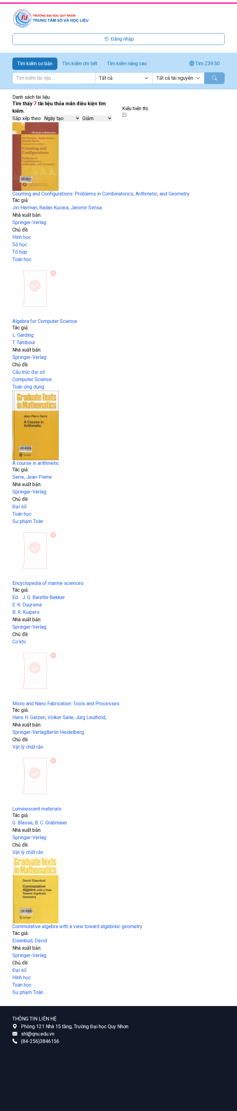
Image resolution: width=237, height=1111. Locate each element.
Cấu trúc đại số (28, 372)
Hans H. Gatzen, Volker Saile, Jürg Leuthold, (59, 717)
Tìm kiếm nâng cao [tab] (127, 63)
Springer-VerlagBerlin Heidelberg (48, 732)
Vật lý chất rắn (27, 747)
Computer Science (32, 379)
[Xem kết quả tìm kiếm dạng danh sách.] (124, 114)
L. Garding (23, 335)
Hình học (21, 237)
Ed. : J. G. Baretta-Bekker (38, 597)
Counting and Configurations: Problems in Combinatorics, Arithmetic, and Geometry (100, 194)
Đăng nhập (122, 39)
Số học (19, 245)
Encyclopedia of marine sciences (48, 583)
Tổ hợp (19, 252)
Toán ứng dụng (28, 387)
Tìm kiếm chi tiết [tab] (79, 63)
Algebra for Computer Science (44, 321)
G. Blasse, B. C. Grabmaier (39, 823)
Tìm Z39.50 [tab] (207, 63)
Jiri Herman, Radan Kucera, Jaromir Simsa (57, 208)
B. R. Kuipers (26, 612)
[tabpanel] (118, 78)
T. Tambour (23, 342)
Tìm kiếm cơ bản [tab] (34, 63)
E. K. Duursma (27, 605)
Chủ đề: (20, 230)
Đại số (19, 506)
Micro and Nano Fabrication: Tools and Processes (65, 703)
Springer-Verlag (29, 222)
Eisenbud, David (29, 941)
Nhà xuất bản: (26, 215)
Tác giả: (20, 200)
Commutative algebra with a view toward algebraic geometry (77, 926)
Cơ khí (19, 642)
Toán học (21, 259)
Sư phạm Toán (27, 521)
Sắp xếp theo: (27, 118)
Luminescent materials (36, 809)
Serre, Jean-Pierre (32, 477)
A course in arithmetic (35, 463)
